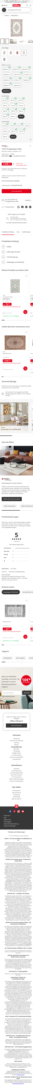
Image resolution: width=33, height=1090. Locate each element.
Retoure (16, 745)
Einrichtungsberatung (16, 773)
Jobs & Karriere (16, 792)
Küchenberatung (16, 771)
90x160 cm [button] (26, 69)
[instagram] (18, 811)
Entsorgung (16, 751)
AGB (5, 817)
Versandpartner (16, 185)
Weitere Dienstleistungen (16, 779)
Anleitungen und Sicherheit (15, 262)
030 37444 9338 (14, 217)
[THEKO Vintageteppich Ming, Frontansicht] (16, 28)
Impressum (7, 815)
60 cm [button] (4, 126)
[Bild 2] (13, 41)
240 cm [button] (5, 136)
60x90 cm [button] (5, 69)
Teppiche (5, 651)
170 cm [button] (13, 105)
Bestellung (17, 738)
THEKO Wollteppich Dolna (9, 330)
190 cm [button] (13, 111)
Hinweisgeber (8, 822)
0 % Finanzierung (12, 257)
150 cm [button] (21, 105)
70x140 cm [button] (15, 69)
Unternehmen (16, 790)
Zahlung (16, 742)
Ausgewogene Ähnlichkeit (10, 592)
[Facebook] (22, 207)
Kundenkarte (16, 797)
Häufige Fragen (16, 753)
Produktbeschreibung (8, 232)
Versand (11, 170)
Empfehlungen (26, 232)
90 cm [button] (4, 100)
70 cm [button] (12, 126)
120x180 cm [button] (6, 74)
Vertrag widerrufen (16, 747)
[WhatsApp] (18, 207)
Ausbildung (16, 795)
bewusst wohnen (16, 799)
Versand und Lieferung (16, 740)
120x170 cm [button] (17, 74)
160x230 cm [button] (6, 80)
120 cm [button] (27, 126)
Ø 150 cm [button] (27, 74)
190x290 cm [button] (6, 85)
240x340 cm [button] (17, 85)
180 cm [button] (5, 105)
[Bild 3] (22, 41)
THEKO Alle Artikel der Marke (11, 499)
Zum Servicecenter (16, 725)
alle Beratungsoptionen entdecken (16, 223)
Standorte (16, 769)
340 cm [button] (13, 116)
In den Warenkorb (16, 191)
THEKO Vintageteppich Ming (10, 274)
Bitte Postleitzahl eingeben (11, 181)
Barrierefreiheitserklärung (11, 824)
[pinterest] (14, 811)
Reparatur (16, 749)
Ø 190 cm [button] (16, 80)
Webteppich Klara (7, 598)
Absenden (27, 693)
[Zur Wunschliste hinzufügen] (30, 146)
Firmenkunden (16, 759)
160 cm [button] (20, 100)
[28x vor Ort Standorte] (27, 5)
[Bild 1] (5, 41)
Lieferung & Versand (13, 252)
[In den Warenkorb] (25, 312)
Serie (18, 232)
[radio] (16, 548)
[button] (3, 5)
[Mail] (30, 207)
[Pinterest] (26, 207)
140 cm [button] (12, 100)
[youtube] (23, 811)
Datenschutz (7, 819)
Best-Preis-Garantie (16, 775)
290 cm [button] (5, 116)
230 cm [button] (5, 111)
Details (9, 247)
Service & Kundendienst (16, 757)
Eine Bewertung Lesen (19, 156)
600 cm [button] (21, 111)
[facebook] (10, 811)
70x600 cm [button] (26, 80)
